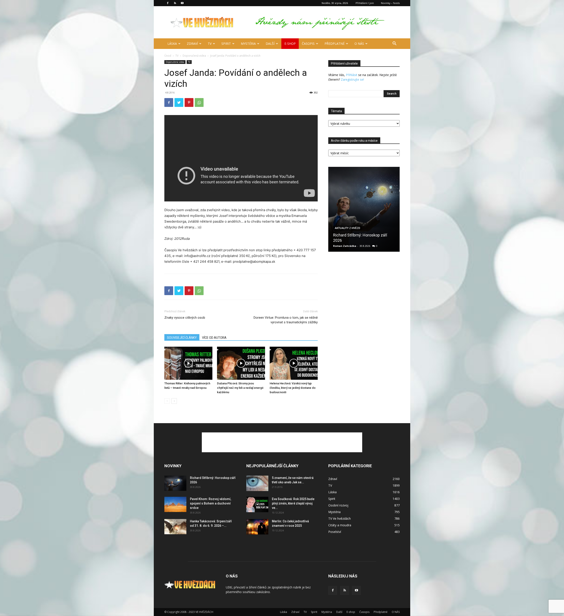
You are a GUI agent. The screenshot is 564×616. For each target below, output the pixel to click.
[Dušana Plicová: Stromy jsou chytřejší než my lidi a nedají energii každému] (241, 363)
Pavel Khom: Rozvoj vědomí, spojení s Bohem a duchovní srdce (210, 503)
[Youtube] (182, 3)
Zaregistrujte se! (352, 79)
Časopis (308, 43)
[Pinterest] (189, 102)
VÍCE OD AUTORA (214, 337)
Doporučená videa (194, 56)
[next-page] (174, 401)
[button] (394, 44)
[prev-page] (167, 401)
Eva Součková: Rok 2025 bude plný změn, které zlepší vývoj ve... (293, 503)
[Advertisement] (282, 442)
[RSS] (175, 3)
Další (270, 43)
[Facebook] (167, 3)
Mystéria (248, 43)
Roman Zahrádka (344, 246)
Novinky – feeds (390, 3)
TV (210, 43)
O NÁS (359, 43)
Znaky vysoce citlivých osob (184, 318)
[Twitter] (178, 102)
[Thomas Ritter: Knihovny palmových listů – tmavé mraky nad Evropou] (188, 363)
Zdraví (192, 43)
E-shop (290, 43)
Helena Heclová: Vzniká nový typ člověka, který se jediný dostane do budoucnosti (292, 388)
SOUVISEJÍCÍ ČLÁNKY (182, 337)
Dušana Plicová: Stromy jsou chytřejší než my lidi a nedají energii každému (240, 388)
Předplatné (335, 43)
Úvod (167, 56)
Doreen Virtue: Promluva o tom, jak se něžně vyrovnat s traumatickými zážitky (286, 320)
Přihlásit (351, 75)
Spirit (226, 43)
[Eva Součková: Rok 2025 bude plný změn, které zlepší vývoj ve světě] (257, 504)
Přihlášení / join (365, 3)
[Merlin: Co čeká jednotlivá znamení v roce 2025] (257, 526)
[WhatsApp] (199, 102)
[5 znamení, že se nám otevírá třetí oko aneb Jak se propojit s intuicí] (257, 483)
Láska (172, 43)
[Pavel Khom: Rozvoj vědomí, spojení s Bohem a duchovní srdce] (175, 504)
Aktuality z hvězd (347, 228)
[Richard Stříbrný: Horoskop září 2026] (364, 209)
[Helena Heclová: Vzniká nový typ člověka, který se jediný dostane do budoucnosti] (294, 363)
